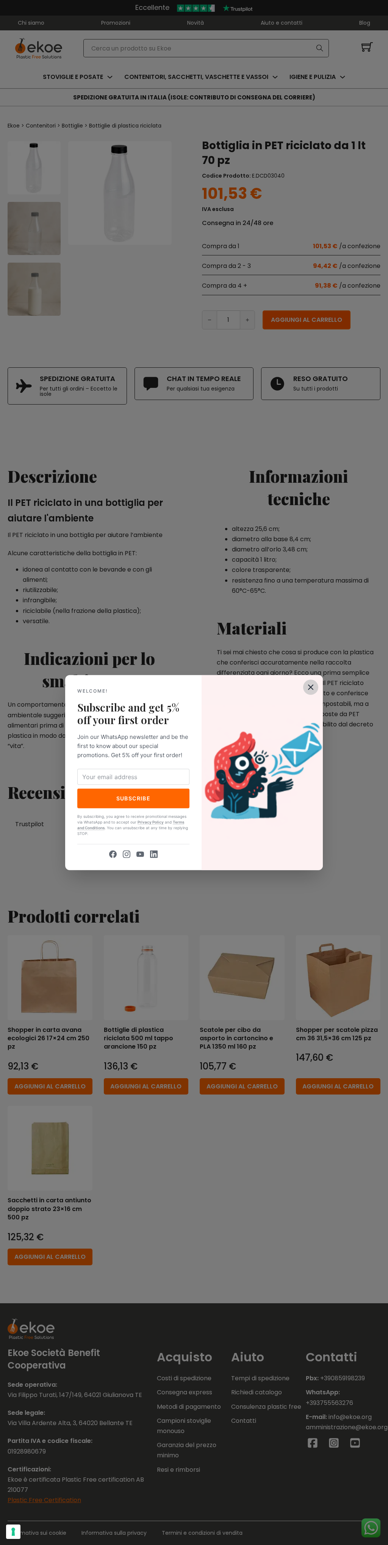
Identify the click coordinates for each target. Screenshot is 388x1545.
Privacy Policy (151, 822)
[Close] (310, 687)
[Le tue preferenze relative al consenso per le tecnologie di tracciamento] (13, 1532)
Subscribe (133, 798)
